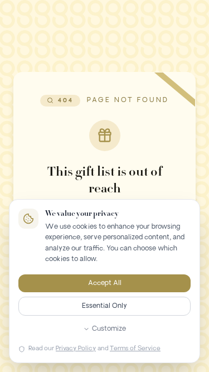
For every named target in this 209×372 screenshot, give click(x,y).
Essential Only (104, 306)
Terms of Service (135, 349)
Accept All (104, 283)
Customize (109, 329)
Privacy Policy (76, 349)
